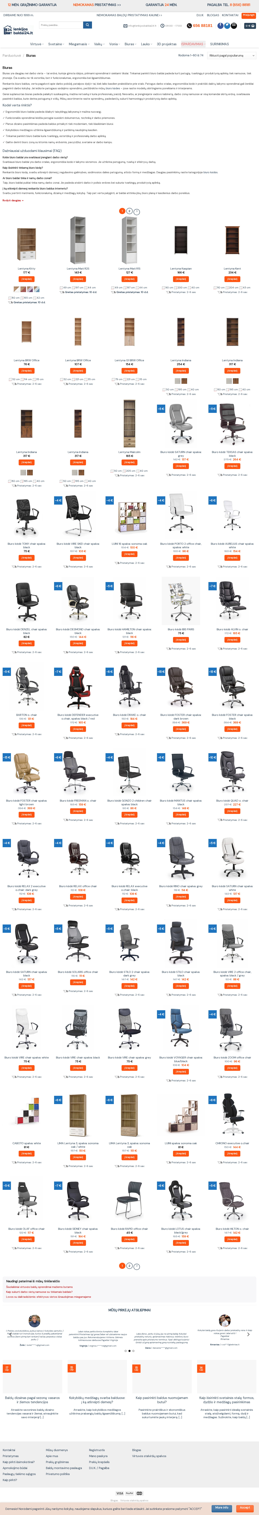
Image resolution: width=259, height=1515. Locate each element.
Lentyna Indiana (181, 360)
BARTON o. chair (26, 715)
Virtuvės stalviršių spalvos (149, 1456)
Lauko (145, 44)
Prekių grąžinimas (57, 1462)
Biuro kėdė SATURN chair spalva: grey (181, 454)
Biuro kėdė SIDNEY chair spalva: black (78, 1230)
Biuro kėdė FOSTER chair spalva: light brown (26, 802)
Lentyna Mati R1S (129, 268)
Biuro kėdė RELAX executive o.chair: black (129, 888)
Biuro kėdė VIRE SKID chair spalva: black (78, 545)
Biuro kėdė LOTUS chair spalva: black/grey (181, 1230)
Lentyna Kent (232, 268)
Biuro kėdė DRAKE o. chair (129, 715)
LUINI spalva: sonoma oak (181, 1143)
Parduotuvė (12, 55)
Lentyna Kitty (26, 268)
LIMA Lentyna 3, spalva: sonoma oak (129, 1145)
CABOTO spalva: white (27, 1143)
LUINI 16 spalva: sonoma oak (129, 544)
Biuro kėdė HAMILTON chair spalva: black (130, 631)
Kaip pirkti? (10, 1480)
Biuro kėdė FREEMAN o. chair (78, 800)
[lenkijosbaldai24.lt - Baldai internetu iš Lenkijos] (18, 30)
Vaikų (98, 44)
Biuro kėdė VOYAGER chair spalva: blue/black (181, 1059)
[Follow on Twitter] (227, 26)
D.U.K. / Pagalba (99, 1468)
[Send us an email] (234, 26)
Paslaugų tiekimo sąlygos (19, 1474)
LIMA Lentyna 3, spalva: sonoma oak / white (78, 1145)
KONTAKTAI (230, 15)
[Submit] (87, 25)
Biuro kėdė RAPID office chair (129, 1229)
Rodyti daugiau (13, 200)
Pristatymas (11, 1456)
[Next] (248, 1334)
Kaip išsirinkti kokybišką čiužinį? (162, 1398)
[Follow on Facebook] (220, 26)
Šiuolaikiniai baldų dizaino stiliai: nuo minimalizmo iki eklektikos (97, 1400)
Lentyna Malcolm (129, 452)
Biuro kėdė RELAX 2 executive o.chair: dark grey (27, 888)
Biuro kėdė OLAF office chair (26, 1229)
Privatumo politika (58, 1474)
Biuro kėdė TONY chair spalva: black (27, 545)
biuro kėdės (211, 172)
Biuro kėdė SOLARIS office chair (78, 972)
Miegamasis (78, 44)
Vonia (113, 44)
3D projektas (167, 44)
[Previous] (11, 1334)
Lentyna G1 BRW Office (129, 360)
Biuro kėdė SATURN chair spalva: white (232, 888)
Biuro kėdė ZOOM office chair (232, 1057)
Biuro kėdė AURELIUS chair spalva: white (232, 545)
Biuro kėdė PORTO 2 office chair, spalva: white (181, 545)
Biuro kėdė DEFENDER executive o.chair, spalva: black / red (78, 716)
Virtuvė (35, 44)
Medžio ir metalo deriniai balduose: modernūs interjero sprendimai (226, 1400)
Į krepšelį (27, 278)
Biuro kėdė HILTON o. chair (232, 1229)
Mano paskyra (98, 1456)
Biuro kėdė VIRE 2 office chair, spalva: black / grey (232, 973)
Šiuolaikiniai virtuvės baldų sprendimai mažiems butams (39, 1287)
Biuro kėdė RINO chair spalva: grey (181, 886)
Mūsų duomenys (57, 1450)
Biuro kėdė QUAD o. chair (232, 800)
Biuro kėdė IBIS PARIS (181, 629)
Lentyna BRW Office (26, 360)
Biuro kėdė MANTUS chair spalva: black (181, 802)
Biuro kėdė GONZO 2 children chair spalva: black (129, 802)
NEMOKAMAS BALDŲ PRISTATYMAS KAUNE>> (129, 15)
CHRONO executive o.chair (232, 1143)
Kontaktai (9, 1450)
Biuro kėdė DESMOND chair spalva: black (78, 631)
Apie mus (52, 1456)
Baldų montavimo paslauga (64, 1468)
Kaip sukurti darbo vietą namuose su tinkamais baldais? (39, 1292)
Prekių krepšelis (99, 1462)
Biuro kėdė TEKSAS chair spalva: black (232, 454)
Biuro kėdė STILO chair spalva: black (181, 973)
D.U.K (200, 15)
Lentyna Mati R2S (78, 268)
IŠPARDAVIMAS (192, 44)
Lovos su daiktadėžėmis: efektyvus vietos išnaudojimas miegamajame (48, 1297)
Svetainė (55, 44)
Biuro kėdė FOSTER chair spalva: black (232, 716)
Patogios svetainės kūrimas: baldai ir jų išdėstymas (32, 1400)
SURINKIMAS (219, 44)
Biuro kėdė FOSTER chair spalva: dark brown (181, 716)
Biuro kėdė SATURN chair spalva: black (26, 973)
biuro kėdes (113, 88)
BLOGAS (213, 15)
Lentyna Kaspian (181, 268)
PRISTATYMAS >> (97, 5)
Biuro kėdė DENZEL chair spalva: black (26, 631)
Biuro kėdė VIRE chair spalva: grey (129, 1057)
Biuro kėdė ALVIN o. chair (232, 629)
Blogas (136, 1450)
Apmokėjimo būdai (15, 1468)
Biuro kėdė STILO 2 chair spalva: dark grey (129, 973)
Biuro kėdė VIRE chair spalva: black (78, 1057)
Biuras (129, 44)
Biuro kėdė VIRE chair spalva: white (27, 1057)
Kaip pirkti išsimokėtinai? (19, 1462)
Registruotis (97, 1450)
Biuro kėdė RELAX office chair (78, 886)
